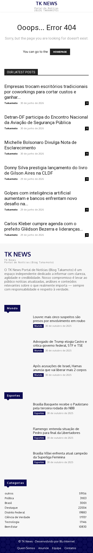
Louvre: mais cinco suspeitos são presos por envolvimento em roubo (59, 319)
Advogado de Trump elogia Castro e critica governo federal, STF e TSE (60, 343)
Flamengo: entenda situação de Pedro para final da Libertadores (56, 431)
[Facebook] (7, 297)
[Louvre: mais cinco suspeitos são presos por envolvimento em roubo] (17, 325)
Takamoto (11, 103)
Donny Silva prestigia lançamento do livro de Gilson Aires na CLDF (45, 170)
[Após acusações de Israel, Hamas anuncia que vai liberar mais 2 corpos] (17, 374)
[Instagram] (13, 297)
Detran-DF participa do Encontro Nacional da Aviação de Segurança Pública (46, 120)
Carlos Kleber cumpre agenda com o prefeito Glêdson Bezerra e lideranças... (43, 226)
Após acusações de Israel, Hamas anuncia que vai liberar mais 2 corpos (60, 368)
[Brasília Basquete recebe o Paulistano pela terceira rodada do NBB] (17, 412)
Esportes (39, 413)
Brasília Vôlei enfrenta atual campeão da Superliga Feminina (60, 455)
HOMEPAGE (60, 51)
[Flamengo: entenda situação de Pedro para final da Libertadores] (17, 437)
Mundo (38, 325)
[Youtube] (19, 297)
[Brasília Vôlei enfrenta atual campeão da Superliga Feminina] (17, 461)
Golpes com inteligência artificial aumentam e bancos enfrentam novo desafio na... (40, 198)
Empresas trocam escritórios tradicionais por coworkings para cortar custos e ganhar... (46, 92)
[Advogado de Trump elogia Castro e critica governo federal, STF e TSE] (17, 350)
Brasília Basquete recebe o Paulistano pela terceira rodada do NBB (60, 406)
